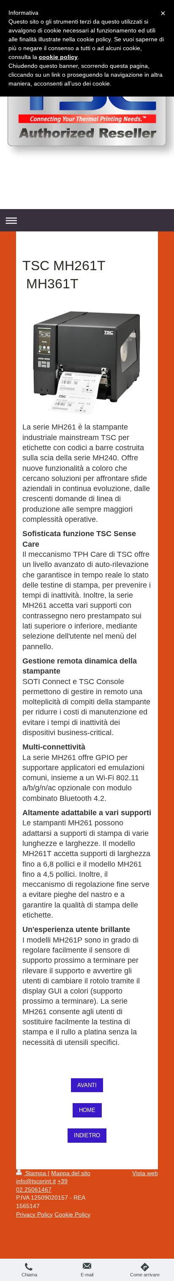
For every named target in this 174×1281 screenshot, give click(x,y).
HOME (87, 1110)
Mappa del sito (70, 1173)
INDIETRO (87, 1135)
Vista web (145, 1173)
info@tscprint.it (36, 1181)
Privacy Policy (34, 1214)
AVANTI (87, 1085)
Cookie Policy (72, 1214)
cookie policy (58, 57)
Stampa (36, 1173)
